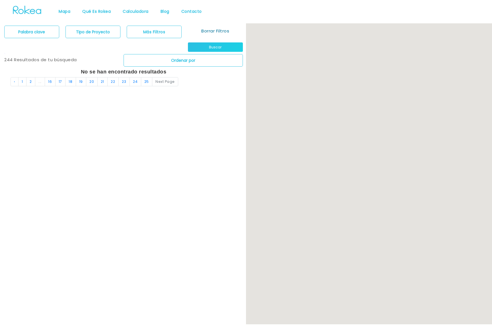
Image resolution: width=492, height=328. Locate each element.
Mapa (64, 11)
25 (146, 81)
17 (60, 81)
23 (124, 81)
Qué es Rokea (96, 11)
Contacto (191, 11)
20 (91, 81)
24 (135, 81)
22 (113, 81)
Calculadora (136, 11)
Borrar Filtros (215, 31)
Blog (165, 11)
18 (70, 81)
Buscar (215, 47)
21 (102, 81)
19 (81, 81)
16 (50, 81)
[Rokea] (27, 9)
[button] (354, 192)
